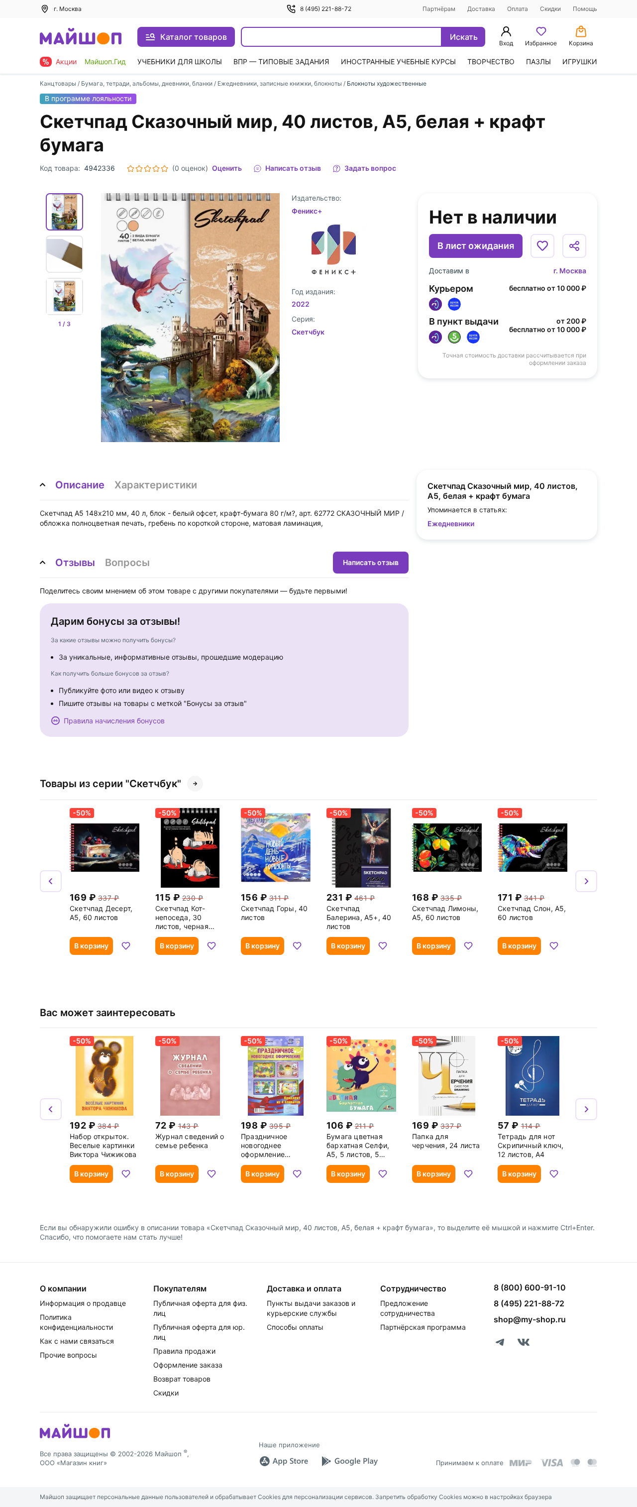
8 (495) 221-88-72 (325, 8)
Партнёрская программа (423, 1327)
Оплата (517, 8)
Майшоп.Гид (105, 61)
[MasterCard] (575, 1463)
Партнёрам (439, 8)
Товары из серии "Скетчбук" (110, 784)
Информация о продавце (83, 1303)
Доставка (481, 8)
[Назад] (51, 881)
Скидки (550, 8)
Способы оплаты (295, 1327)
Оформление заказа (187, 1365)
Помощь (585, 8)
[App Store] (284, 1461)
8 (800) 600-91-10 (530, 1287)
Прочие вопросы (68, 1355)
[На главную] (80, 37)
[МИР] (521, 1463)
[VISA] (551, 1463)
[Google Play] (349, 1461)
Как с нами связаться (77, 1341)
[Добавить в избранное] (542, 246)
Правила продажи (184, 1351)
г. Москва (569, 270)
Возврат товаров (182, 1379)
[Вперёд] (586, 881)
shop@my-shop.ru (530, 1319)
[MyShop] (75, 1437)
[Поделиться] (574, 246)
